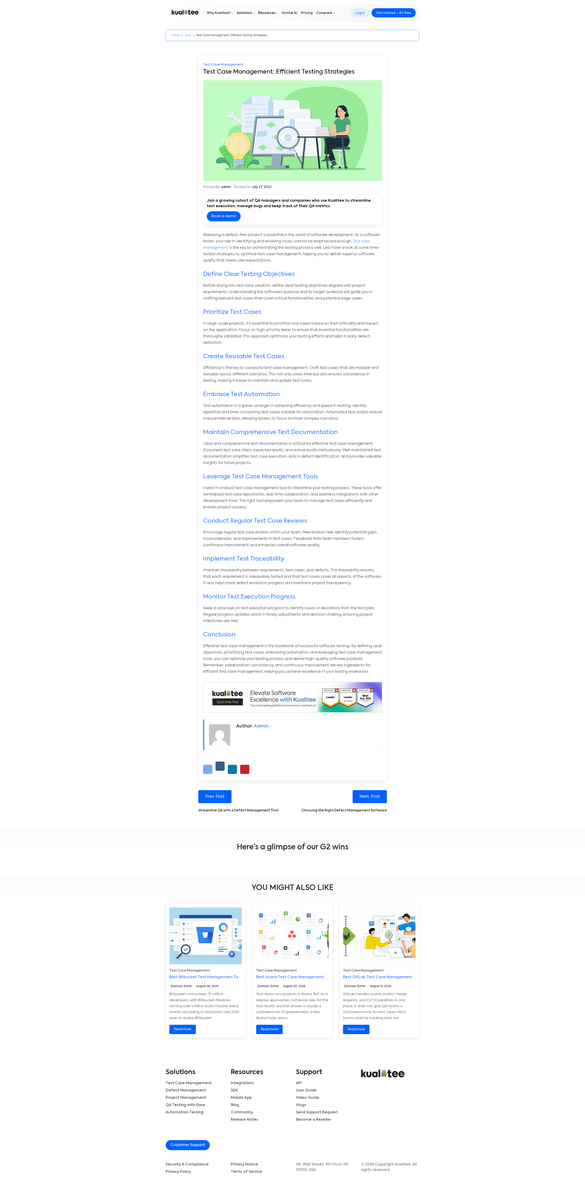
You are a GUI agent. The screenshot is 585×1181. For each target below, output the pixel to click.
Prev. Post (215, 796)
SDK (234, 1090)
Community (242, 1112)
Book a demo (223, 216)
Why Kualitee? (219, 13)
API (299, 1083)
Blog (188, 35)
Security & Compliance (187, 1164)
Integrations (242, 1083)
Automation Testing (184, 1112)
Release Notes (244, 1120)
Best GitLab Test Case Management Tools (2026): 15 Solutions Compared (412, 977)
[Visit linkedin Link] (239, 1145)
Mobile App (241, 1098)
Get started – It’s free (393, 13)
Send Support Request (317, 1112)
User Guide (306, 1090)
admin (226, 187)
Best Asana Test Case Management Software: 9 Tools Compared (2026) (324, 977)
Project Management (186, 1098)
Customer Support (187, 1145)
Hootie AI (289, 13)
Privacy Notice (244, 1164)
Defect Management (186, 1090)
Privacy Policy (178, 1172)
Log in (360, 13)
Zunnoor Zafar (181, 986)
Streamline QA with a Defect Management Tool (238, 810)
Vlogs (301, 1105)
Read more (182, 1029)
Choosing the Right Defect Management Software (344, 810)
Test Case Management (223, 64)
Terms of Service (246, 1172)
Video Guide (307, 1098)
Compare (324, 13)
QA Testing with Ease (185, 1105)
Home (176, 35)
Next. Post (369, 796)
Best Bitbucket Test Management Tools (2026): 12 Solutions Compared (235, 977)
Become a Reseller (313, 1120)
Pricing (307, 13)
